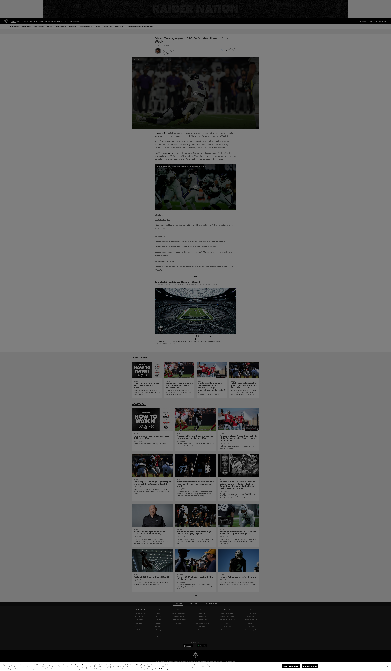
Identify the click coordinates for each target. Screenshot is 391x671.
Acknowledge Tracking (310, 666)
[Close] (388, 666)
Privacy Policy (140, 665)
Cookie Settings (164, 669)
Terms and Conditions (82, 665)
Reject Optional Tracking (291, 666)
